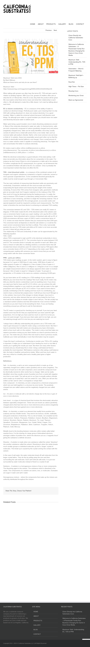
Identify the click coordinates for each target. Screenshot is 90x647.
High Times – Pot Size (76, 86)
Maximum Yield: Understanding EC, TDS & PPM (76, 62)
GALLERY (36, 625)
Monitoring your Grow (76, 95)
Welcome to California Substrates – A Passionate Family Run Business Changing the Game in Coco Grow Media (74, 621)
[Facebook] (82, 2)
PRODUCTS (37, 620)
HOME (35, 611)
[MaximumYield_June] (30, 56)
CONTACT (37, 634)
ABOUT (36, 616)
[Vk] (52, 491)
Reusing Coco (73, 91)
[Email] (55, 491)
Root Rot (71, 82)
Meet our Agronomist (75, 100)
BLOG (35, 629)
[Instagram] (86, 2)
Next (55, 30)
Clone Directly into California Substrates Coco (75, 38)
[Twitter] (48, 491)
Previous (49, 30)
